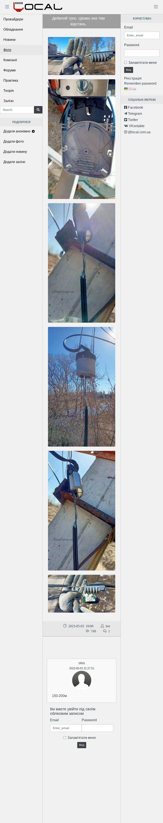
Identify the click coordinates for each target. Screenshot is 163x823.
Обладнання (13, 29)
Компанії (10, 60)
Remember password (140, 83)
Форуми (9, 70)
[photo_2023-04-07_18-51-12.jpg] (81, 262)
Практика (10, 80)
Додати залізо (14, 162)
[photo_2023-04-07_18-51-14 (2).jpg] (81, 386)
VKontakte (136, 126)
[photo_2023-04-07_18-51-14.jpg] (81, 56)
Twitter (132, 120)
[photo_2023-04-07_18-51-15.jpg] (81, 139)
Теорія (8, 90)
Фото (7, 50)
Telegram (134, 113)
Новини (9, 39)
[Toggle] (7, 6)
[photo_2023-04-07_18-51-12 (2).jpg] (81, 510)
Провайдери (13, 19)
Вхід (81, 745)
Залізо (8, 101)
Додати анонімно (17, 131)
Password (89, 720)
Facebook (135, 107)
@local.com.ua (138, 132)
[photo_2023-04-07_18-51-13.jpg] (81, 593)
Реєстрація (133, 78)
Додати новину (15, 151)
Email (54, 720)
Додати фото (13, 141)
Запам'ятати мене (81, 737)
